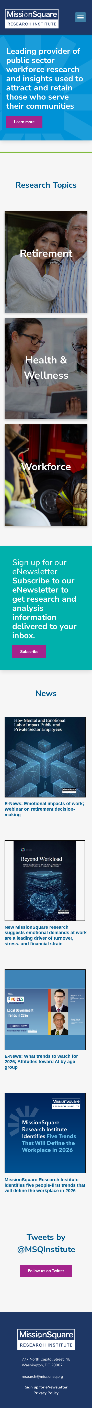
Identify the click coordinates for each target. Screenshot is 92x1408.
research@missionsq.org (42, 1376)
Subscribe (29, 651)
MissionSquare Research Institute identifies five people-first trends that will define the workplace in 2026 (45, 1185)
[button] (80, 17)
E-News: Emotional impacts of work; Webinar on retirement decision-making (44, 809)
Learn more (24, 122)
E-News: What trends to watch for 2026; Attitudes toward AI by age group (41, 1062)
